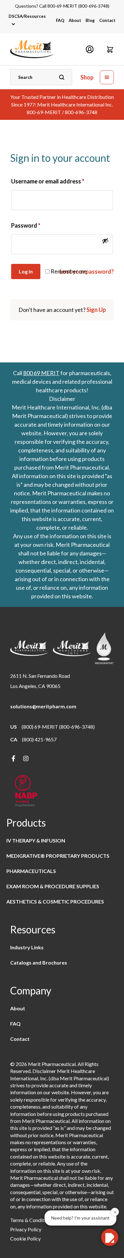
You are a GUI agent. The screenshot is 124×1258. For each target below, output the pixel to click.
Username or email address (47, 181)
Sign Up (96, 309)
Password (25, 225)
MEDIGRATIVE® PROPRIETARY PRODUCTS (57, 856)
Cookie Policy (25, 1238)
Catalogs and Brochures (38, 962)
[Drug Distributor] (26, 791)
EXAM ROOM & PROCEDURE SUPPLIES (52, 886)
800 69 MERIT (41, 372)
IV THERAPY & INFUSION (35, 840)
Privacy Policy (25, 1229)
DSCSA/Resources (27, 16)
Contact (107, 20)
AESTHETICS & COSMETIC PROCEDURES (55, 901)
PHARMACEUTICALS (31, 871)
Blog (90, 20)
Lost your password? (87, 271)
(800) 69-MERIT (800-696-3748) (58, 727)
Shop (86, 77)
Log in (26, 271)
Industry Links (27, 947)
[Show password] (105, 240)
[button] (110, 49)
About (75, 20)
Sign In (89, 49)
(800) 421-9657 (39, 739)
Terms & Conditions (31, 1220)
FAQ (60, 20)
